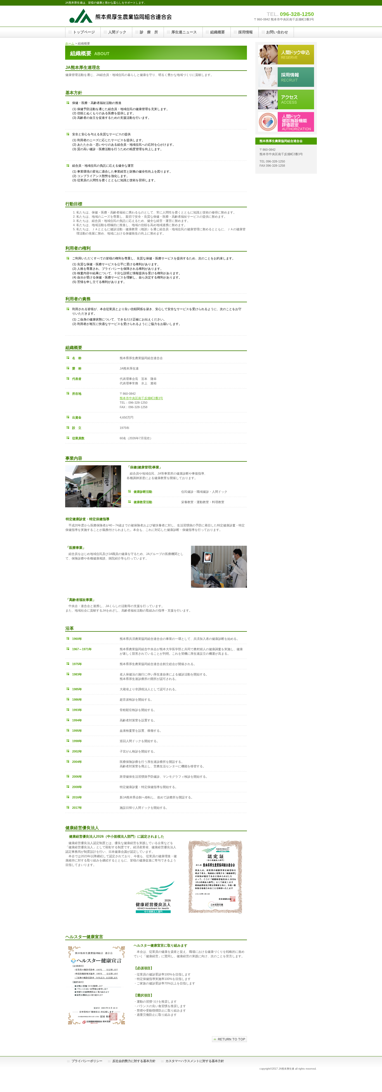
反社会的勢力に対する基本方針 (133, 1061)
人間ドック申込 (286, 54)
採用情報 (286, 77)
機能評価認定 (286, 122)
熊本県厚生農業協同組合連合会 (121, 16)
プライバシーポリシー (87, 1061)
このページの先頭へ (229, 1039)
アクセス (286, 99)
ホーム (69, 43)
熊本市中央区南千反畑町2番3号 (141, 398)
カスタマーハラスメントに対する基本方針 (195, 1061)
